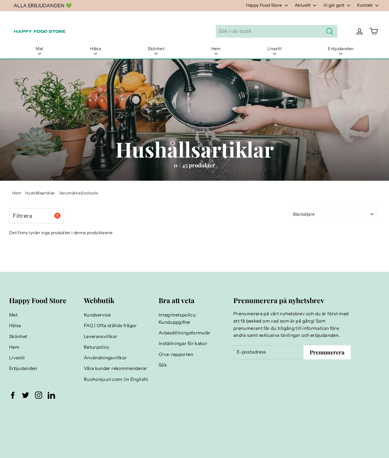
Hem (216, 48)
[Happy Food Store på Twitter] (25, 395)
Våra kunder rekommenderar (115, 368)
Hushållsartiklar (40, 192)
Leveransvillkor (100, 336)
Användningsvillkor (105, 358)
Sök (163, 365)
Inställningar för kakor (183, 343)
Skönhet (156, 48)
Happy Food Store (264, 5)
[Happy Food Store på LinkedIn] (51, 395)
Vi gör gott (334, 5)
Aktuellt (303, 5)
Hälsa (95, 48)
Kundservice (97, 315)
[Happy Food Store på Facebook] (12, 395)
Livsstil (274, 48)
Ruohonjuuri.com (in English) (116, 379)
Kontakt (365, 5)
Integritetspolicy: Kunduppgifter (178, 318)
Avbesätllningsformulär (185, 333)
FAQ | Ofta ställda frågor (110, 325)
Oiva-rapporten (176, 354)
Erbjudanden (340, 48)
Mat (39, 48)
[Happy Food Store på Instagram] (38, 395)
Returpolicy (97, 347)
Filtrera (35, 215)
